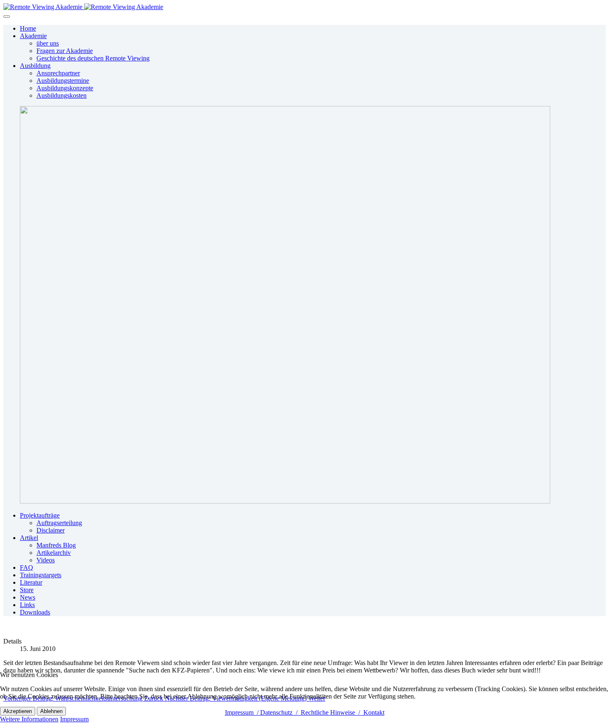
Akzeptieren (17, 711)
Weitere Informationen (29, 719)
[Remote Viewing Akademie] (83, 6)
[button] (33, 35)
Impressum (74, 719)
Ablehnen (51, 711)
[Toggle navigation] (6, 16)
